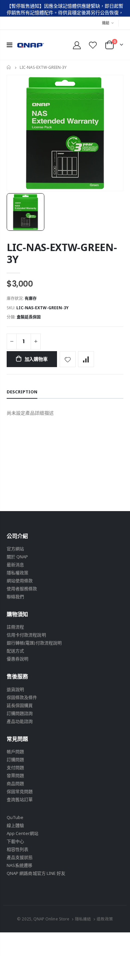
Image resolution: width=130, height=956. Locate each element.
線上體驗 (15, 825)
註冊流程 (15, 627)
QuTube (15, 817)
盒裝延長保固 (29, 317)
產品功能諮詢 (20, 721)
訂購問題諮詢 (20, 713)
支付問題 (15, 767)
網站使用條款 (20, 581)
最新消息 (15, 565)
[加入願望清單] (68, 359)
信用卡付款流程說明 (26, 635)
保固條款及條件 (22, 697)
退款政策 (105, 918)
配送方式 (15, 651)
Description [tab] (22, 392)
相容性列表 (17, 849)
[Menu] (9, 44)
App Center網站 (22, 833)
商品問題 (15, 783)
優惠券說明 (17, 659)
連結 (106, 22)
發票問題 (15, 775)
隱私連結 (83, 918)
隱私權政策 (17, 573)
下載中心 (15, 841)
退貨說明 (15, 689)
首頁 (9, 67)
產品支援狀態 (20, 857)
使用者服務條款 (22, 589)
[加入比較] (86, 359)
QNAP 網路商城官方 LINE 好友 (36, 873)
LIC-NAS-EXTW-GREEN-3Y (62, 253)
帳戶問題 (15, 751)
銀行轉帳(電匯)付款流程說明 (34, 643)
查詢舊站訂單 (20, 799)
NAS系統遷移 (19, 865)
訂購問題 (15, 759)
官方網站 (15, 549)
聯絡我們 (15, 597)
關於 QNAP (17, 557)
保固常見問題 (20, 791)
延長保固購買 (20, 705)
